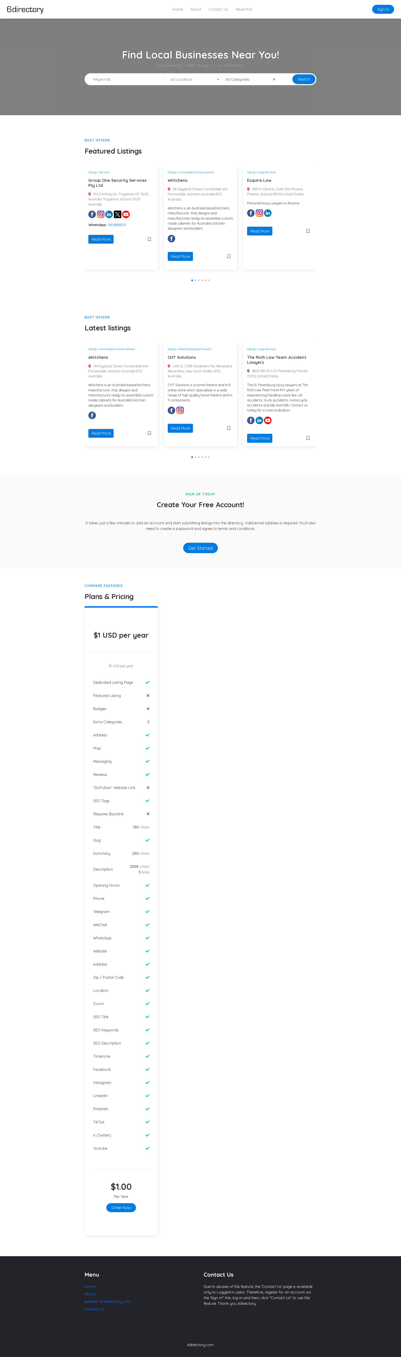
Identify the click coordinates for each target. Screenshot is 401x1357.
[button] (192, 280)
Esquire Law (259, 180)
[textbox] (193, 79)
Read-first (244, 9)
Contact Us (218, 9)
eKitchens (178, 180)
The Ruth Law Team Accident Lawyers (276, 360)
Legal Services (267, 172)
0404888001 (117, 225)
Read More (101, 239)
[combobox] (193, 79)
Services (104, 172)
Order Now (121, 1207)
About (195, 9)
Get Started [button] (200, 548)
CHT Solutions (182, 357)
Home (177, 9)
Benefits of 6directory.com (107, 1301)
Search (304, 79)
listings (92, 172)
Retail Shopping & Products (195, 349)
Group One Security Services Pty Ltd (117, 183)
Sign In (383, 9)
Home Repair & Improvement (196, 172)
